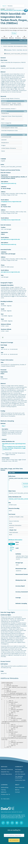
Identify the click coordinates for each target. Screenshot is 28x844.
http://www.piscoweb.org (8, 183)
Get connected (14, 840)
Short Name (4, 60)
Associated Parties (6, 249)
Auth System (4, 664)
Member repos (19, 771)
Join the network (20, 774)
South (2, 309)
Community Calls (20, 780)
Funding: (3, 411)
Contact (17, 792)
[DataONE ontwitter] (3, 823)
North (2, 304)
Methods (3, 423)
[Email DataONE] (12, 823)
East (2, 314)
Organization (4, 175)
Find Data (6, 799)
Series (2, 164)
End (2, 352)
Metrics (17, 789)
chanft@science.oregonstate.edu (10, 219)
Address (3, 191)
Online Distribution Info (8, 441)
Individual (3, 186)
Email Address (5, 199)
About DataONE (19, 787)
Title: (2, 362)
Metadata (10, 5)
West (2, 319)
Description (5, 429)
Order (2, 671)
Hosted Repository (6, 774)
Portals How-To (5, 794)
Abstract (3, 72)
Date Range (4, 345)
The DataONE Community (19, 777)
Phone (2, 265)
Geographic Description (7, 285)
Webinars (3, 792)
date (11, 544)
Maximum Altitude (6, 329)
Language (3, 158)
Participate (18, 769)
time (11, 545)
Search (4, 5)
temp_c (12, 549)
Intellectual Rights (6, 615)
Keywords (3, 96)
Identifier (3, 66)
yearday (12, 547)
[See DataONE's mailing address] (21, 823)
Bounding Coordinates (7, 301)
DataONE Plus (5, 771)
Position (3, 227)
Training (3, 789)
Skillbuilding (4, 787)
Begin (2, 347)
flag (11, 550)
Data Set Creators (6, 172)
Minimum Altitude (6, 324)
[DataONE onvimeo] (8, 823)
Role (2, 275)
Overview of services (7, 769)
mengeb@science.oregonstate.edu (11, 201)
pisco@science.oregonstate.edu (10, 239)
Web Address (4, 181)
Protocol (4, 439)
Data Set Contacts (6, 225)
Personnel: (3, 369)
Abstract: (3, 383)
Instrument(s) (5, 458)
